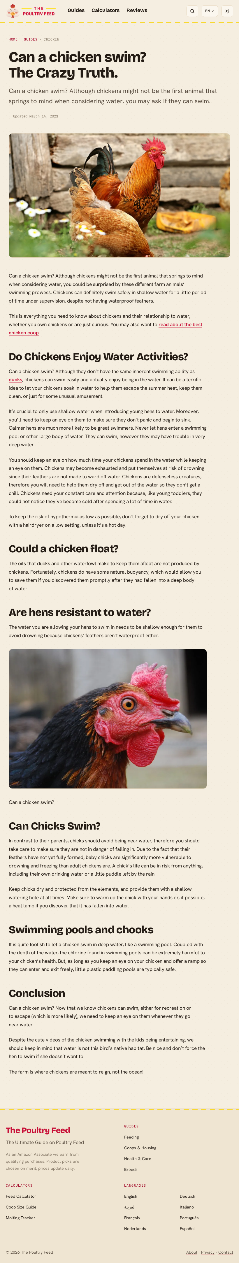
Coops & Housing (140, 1147)
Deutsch (187, 1196)
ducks (15, 379)
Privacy (208, 1252)
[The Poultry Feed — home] (31, 11)
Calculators (105, 10)
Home (13, 39)
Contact (225, 1252)
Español (187, 1228)
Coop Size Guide (21, 1207)
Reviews (136, 10)
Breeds (131, 1169)
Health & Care (137, 1158)
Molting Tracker (20, 1217)
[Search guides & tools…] (192, 11)
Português (189, 1217)
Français (132, 1217)
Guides (76, 10)
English (130, 1196)
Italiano (187, 1207)
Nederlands (135, 1228)
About (191, 1252)
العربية (130, 1207)
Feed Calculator (21, 1196)
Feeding (131, 1137)
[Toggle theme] (227, 11)
